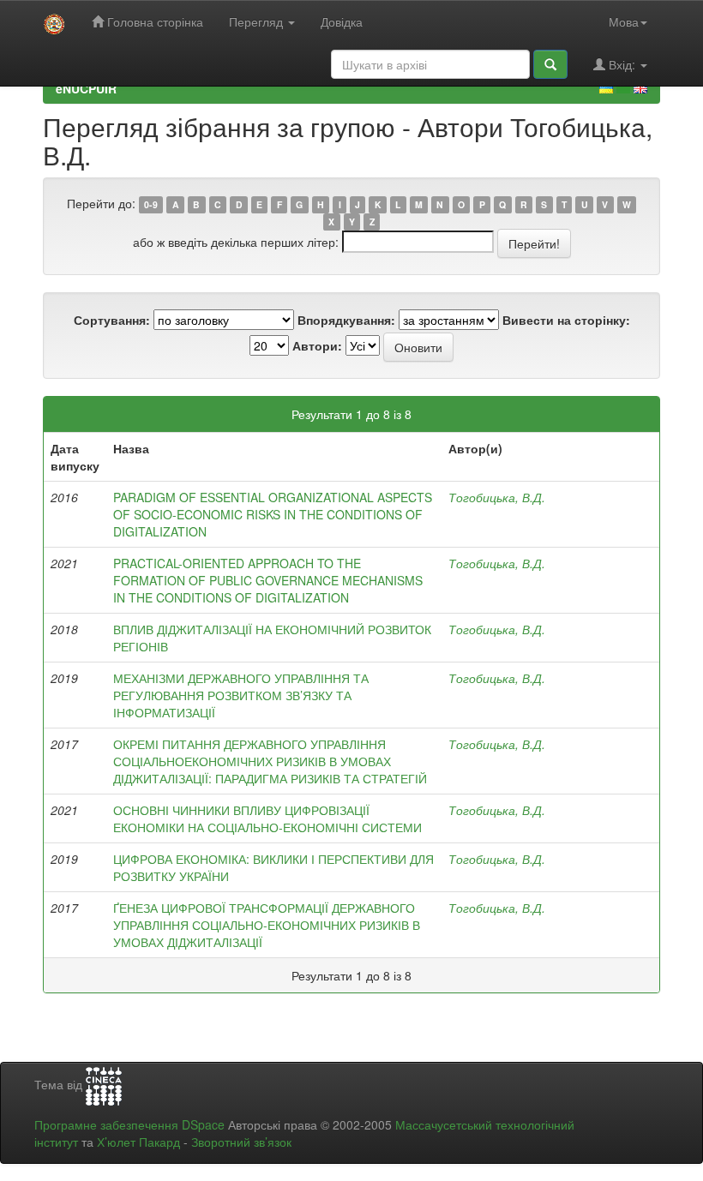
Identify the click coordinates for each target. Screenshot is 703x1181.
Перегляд (257, 21)
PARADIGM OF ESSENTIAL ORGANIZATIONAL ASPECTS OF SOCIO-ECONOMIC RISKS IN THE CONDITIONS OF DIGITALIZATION (272, 514)
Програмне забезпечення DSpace (129, 1124)
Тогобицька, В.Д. (496, 497)
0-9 (151, 204)
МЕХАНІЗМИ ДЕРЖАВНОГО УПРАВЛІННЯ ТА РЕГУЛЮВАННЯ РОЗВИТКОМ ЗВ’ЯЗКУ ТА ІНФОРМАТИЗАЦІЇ (241, 695)
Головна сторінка (153, 21)
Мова (624, 21)
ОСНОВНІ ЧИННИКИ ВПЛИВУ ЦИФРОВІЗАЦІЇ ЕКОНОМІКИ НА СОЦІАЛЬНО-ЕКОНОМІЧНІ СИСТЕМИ (267, 818)
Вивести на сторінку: (566, 319)
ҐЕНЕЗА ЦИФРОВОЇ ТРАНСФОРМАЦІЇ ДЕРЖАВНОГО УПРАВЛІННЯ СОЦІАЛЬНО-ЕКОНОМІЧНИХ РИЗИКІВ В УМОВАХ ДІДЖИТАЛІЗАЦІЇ (266, 924)
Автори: (317, 345)
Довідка (342, 21)
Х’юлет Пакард (138, 1141)
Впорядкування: (346, 319)
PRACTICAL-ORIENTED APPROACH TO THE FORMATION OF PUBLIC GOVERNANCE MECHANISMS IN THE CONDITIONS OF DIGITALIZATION (268, 580)
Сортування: (112, 319)
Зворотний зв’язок (241, 1141)
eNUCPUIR (86, 88)
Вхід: (622, 64)
